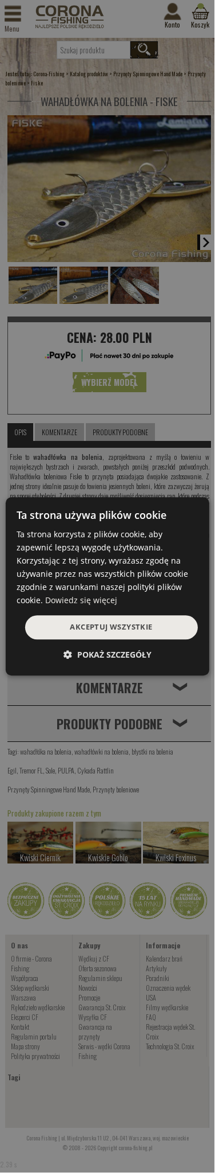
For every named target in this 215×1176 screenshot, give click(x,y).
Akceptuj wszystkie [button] (111, 627)
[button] (107, 654)
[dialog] (107, 586)
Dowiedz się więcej (81, 600)
